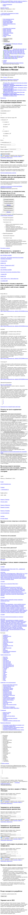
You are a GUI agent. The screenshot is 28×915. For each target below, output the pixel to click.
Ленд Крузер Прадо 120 (8, 665)
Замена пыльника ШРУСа (9, 698)
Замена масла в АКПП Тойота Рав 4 (11, 708)
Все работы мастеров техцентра (10, 718)
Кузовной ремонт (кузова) (9, 697)
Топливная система (7, 694)
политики (15, 156)
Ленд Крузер (6, 660)
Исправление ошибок (8, 689)
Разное (5, 638)
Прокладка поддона (7, 702)
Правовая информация (6, 722)
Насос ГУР (5, 703)
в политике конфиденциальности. (10, 783)
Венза (4, 671)
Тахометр (5, 637)
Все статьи (3, 559)
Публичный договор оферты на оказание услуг (13, 725)
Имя (2, 144)
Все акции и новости (5, 248)
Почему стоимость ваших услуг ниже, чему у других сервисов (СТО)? (14, 421)
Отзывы (5, 714)
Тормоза (5, 643)
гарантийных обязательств (6, 157)
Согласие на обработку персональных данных (13, 727)
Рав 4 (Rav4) (6, 667)
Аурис (4, 680)
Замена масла (6, 652)
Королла (5, 676)
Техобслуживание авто (6, 654)
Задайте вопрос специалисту (7, 215)
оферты (19, 156)
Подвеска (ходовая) (7, 692)
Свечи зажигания (7, 647)
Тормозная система (7, 691)
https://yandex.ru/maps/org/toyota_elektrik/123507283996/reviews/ (14, 311)
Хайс (4, 673)
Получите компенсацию (8, 172)
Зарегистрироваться (7, 4)
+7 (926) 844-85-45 (5, 13)
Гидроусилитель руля (8, 645)
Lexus (4, 705)
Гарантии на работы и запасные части (11, 720)
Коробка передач (7, 636)
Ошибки (5, 635)
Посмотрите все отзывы (6, 406)
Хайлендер (5, 658)
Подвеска (5, 644)
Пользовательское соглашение (10, 728)
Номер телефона (4, 149)
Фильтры (5, 650)
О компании (3, 710)
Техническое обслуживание (9, 651)
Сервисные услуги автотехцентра (8, 682)
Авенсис (5, 674)
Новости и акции (7, 712)
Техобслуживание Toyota (8, 685)
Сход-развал (6, 696)
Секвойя (5, 668)
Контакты (5, 719)
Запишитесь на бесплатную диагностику (10, 79)
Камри (4, 675)
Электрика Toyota (7, 687)
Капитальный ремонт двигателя (10, 684)
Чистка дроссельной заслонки (9, 704)
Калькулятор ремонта (5, 14)
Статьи (4, 717)
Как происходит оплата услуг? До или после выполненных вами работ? (14, 440)
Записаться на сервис (5, 153)
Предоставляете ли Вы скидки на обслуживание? (11, 414)
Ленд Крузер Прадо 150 (8, 666)
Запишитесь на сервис (14, 13)
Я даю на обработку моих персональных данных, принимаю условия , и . (12, 156)
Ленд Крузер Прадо (7, 664)
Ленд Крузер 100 (7, 661)
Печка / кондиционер (8, 642)
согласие (7, 155)
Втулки (5, 646)
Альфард (5, 672)
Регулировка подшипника (9, 706)
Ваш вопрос (3, 853)
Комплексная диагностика (9, 695)
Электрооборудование (8, 688)
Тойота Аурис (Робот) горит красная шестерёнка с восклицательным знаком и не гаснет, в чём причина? (14, 432)
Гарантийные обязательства (9, 726)
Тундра (4, 669)
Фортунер (5, 657)
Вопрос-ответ (6, 713)
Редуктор (5, 701)
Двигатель (5, 640)
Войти (4, 5)
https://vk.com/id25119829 (6, 384)
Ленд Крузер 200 (7, 662)
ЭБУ (4, 649)
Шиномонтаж (6, 690)
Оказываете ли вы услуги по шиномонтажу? (9, 448)
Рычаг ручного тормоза (8, 699)
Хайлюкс (5, 659)
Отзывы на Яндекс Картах (9, 716)
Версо (4, 678)
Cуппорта (5, 639)
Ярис (4, 679)
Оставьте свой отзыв (15, 406)
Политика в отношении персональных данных (13, 729)
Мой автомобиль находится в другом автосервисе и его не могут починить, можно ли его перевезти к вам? (14, 455)
